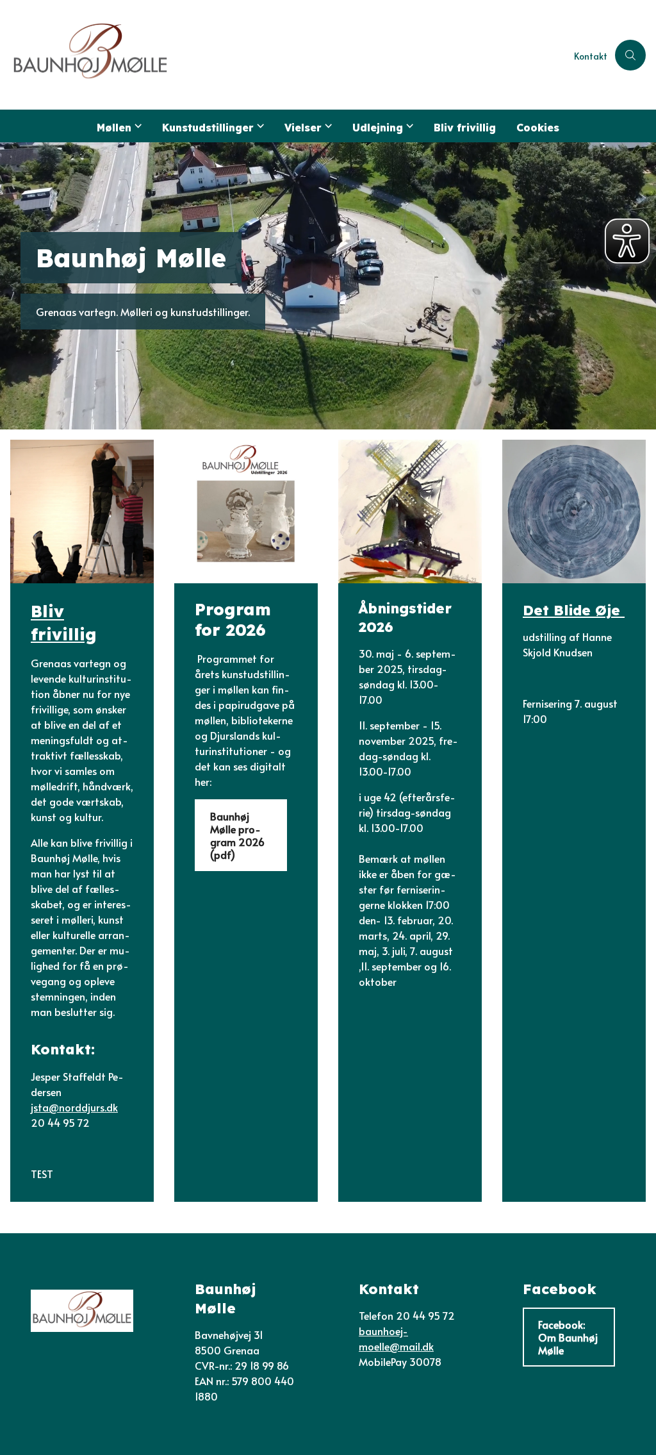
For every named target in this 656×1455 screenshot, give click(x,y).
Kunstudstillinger (208, 127)
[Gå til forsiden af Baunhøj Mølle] (283, 55)
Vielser (303, 127)
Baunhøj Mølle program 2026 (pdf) (237, 835)
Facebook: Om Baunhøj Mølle (568, 1337)
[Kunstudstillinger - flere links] (259, 126)
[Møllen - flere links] (136, 126)
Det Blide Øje (574, 610)
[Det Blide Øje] (574, 511)
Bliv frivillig (465, 127)
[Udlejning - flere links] (408, 126)
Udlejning (377, 127)
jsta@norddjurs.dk (74, 1107)
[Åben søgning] (630, 55)
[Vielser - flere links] (327, 126)
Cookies (537, 127)
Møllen (114, 127)
